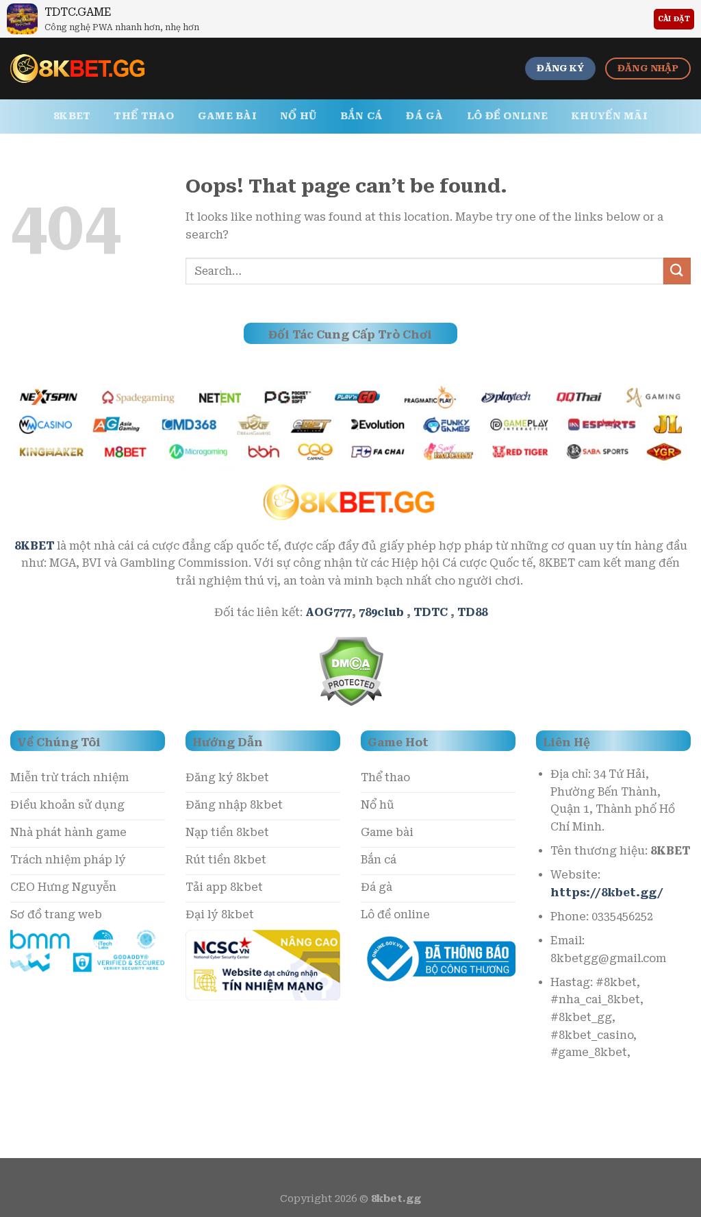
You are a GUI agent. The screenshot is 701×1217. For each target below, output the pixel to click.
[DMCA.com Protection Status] (351, 669)
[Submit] (677, 271)
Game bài (227, 116)
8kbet (71, 116)
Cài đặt (674, 19)
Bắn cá (361, 116)
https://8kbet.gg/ (606, 892)
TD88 (472, 612)
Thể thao (144, 116)
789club (381, 612)
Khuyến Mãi (609, 116)
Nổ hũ (298, 116)
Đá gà (424, 116)
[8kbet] (78, 68)
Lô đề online (507, 116)
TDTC (430, 612)
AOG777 (328, 612)
